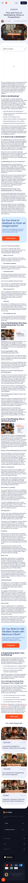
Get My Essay (11, 645)
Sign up (24, 3)
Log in (16, 3)
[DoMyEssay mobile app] (8, 857)
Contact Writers (11, 238)
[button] (14, 49)
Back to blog (14, 716)
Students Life (14, 9)
